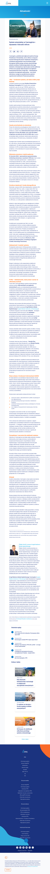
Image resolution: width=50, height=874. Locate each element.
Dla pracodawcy (25, 804)
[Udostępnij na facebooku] (11, 51)
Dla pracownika (25, 780)
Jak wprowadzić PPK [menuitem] (25, 810)
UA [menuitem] (25, 773)
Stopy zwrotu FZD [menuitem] (25, 835)
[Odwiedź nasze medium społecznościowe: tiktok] (33, 848)
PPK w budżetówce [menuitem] (25, 812)
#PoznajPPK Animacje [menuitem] (25, 795)
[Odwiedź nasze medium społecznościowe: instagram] (30, 848)
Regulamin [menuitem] (30, 850)
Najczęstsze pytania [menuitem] (25, 799)
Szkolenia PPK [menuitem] (25, 788)
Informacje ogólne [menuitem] (25, 761)
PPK (25, 757)
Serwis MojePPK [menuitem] (25, 763)
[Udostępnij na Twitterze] (14, 51)
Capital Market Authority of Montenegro (28, 309)
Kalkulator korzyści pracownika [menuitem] (25, 793)
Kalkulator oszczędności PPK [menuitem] (25, 791)
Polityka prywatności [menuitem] (22, 850)
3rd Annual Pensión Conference (24, 618)
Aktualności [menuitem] (25, 765)
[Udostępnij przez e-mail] (21, 51)
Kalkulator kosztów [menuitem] (25, 814)
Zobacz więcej (25, 739)
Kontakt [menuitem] (25, 769)
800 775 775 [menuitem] (25, 771)
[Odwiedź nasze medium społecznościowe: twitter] (23, 848)
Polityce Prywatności (33, 866)
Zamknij (8, 869)
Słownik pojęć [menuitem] (25, 767)
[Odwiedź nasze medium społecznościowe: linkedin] (20, 848)
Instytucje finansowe (25, 827)
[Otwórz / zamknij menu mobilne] (47, 3)
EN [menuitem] (25, 775)
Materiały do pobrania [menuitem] (25, 797)
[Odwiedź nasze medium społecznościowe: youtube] (27, 848)
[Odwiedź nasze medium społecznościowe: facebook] (17, 848)
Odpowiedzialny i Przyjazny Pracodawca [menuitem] (25, 818)
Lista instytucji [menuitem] (25, 833)
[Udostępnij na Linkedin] (18, 51)
